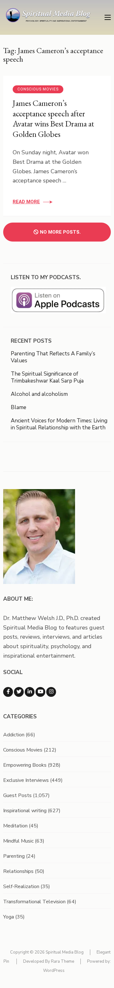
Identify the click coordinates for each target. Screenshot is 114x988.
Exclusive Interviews (26, 780)
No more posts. (60, 232)
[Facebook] (8, 692)
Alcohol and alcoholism (39, 394)
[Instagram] (51, 692)
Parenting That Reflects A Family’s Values (53, 357)
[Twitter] (19, 692)
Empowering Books (25, 765)
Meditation (15, 825)
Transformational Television (34, 901)
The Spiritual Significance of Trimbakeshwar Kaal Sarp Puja (47, 377)
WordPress (54, 970)
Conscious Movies (38, 89)
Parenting (14, 856)
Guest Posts (17, 795)
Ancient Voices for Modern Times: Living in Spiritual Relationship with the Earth (59, 424)
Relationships (18, 871)
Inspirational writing (25, 810)
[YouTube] (40, 692)
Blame (18, 407)
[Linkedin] (30, 692)
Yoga (8, 916)
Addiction (13, 734)
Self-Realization (21, 886)
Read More (26, 202)
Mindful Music (18, 841)
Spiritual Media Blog (65, 952)
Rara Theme (62, 961)
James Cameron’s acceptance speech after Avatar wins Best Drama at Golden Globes (53, 118)
